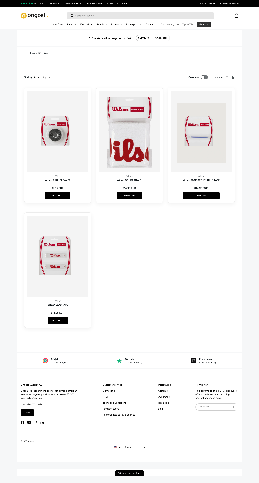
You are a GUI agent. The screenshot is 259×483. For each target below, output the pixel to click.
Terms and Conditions (114, 402)
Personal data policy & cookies (119, 414)
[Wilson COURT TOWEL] (129, 131)
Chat (27, 412)
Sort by (28, 77)
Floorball (84, 24)
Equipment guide (169, 24)
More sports (132, 24)
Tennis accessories (46, 53)
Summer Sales (56, 24)
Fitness (115, 24)
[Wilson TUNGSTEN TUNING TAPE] (201, 131)
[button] (236, 15)
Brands (149, 24)
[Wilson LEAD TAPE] (57, 256)
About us (163, 390)
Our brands (164, 396)
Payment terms (111, 408)
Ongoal (30, 441)
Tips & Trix (187, 24)
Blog (160, 408)
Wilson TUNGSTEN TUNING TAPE (201, 180)
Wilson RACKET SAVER (57, 180)
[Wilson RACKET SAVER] (57, 131)
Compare (193, 77)
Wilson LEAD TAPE (58, 304)
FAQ (105, 396)
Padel (70, 24)
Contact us (109, 390)
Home (32, 53)
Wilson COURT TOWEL (129, 180)
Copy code (162, 38)
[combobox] (140, 15)
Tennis (100, 24)
